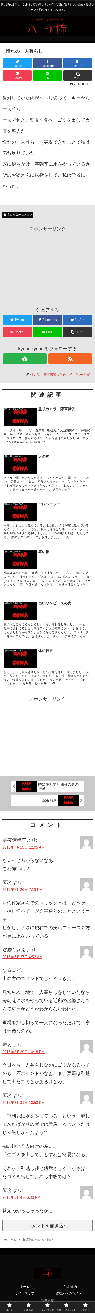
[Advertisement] (47, 265)
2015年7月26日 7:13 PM (22, 890)
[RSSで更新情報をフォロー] (70, 358)
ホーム (25, 1286)
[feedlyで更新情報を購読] (25, 358)
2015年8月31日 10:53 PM (23, 1103)
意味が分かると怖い (19, 214)
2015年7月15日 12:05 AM (23, 847)
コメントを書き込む (47, 1225)
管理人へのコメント (70, 1293)
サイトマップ (24, 1293)
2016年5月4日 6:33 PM (21, 1197)
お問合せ (47, 1300)
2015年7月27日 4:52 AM (22, 957)
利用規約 (70, 1286)
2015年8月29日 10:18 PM (23, 1052)
